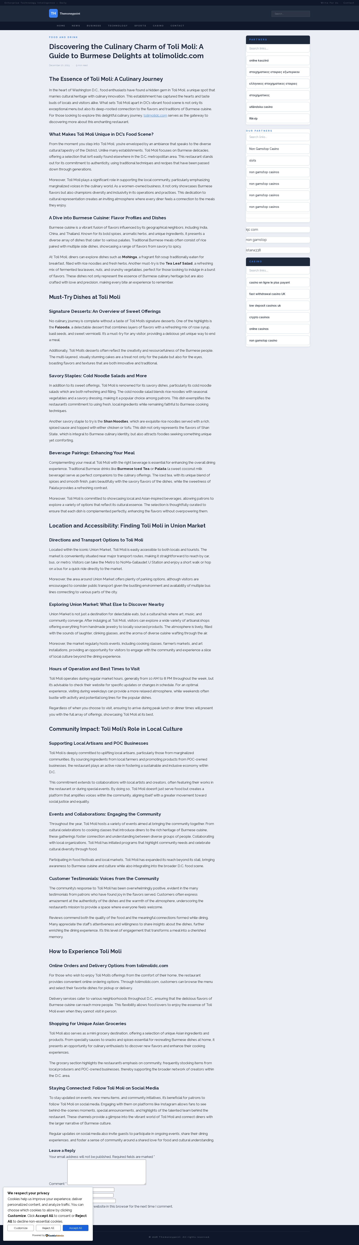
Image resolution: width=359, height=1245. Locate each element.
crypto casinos (259, 317)
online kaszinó (259, 60)
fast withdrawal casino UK (267, 294)
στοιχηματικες (259, 95)
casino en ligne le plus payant (269, 282)
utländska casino (261, 106)
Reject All (48, 1228)
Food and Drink (63, 37)
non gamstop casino (263, 340)
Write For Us (329, 3)
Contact (349, 3)
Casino (158, 26)
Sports (140, 26)
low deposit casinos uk (265, 305)
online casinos (259, 328)
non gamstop (256, 240)
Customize (20, 1228)
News (76, 26)
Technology (118, 26)
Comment (57, 1184)
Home (61, 26)
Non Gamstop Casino (264, 148)
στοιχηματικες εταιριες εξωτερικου (274, 72)
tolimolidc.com (155, 115)
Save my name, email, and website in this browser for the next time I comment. (113, 1206)
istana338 (253, 250)
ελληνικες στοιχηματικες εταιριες (273, 83)
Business (94, 26)
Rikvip (253, 118)
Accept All (75, 1228)
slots (252, 160)
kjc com (252, 230)
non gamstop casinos (264, 172)
